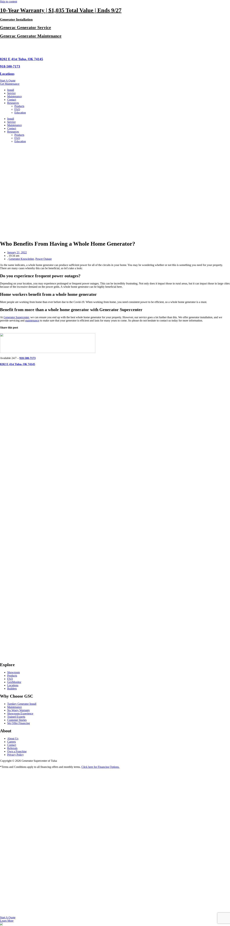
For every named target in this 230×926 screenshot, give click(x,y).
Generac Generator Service (25, 27)
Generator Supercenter (16, 317)
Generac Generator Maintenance (30, 36)
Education (20, 112)
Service (11, 93)
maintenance (32, 320)
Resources (13, 102)
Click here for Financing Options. (100, 766)
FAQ (17, 109)
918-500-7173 (10, 66)
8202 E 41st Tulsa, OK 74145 (21, 59)
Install (10, 89)
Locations (7, 74)
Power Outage (43, 258)
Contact (11, 99)
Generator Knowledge (21, 258)
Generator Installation (16, 19)
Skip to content (8, 1)
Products (19, 106)
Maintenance (14, 96)
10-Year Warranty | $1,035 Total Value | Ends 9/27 (60, 10)
